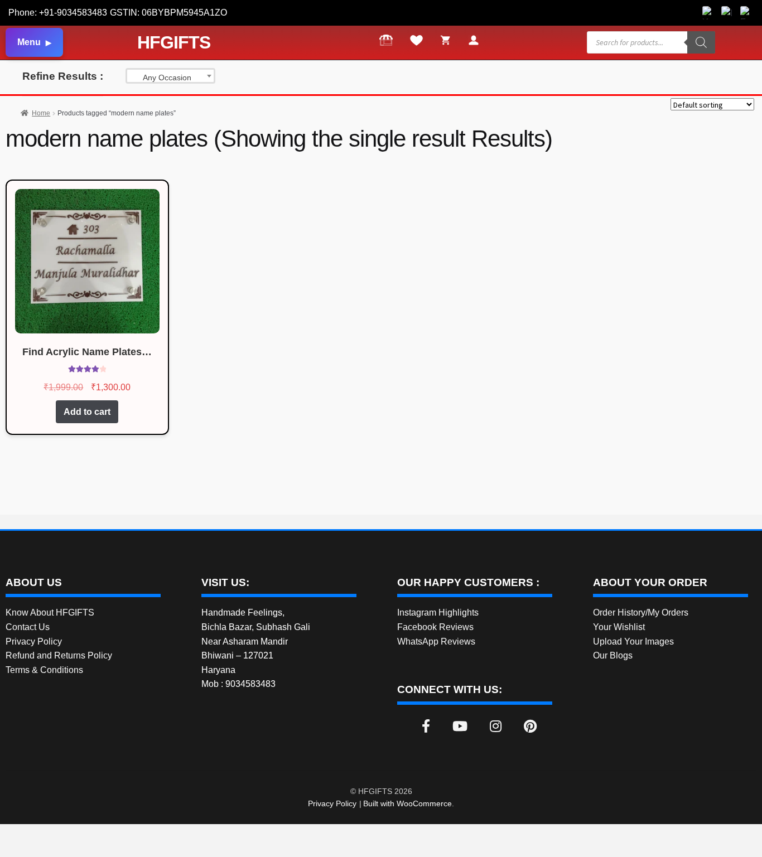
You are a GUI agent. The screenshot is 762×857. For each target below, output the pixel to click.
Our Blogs (613, 655)
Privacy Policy (34, 641)
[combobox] (170, 76)
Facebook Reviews (435, 627)
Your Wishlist (619, 627)
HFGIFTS (173, 42)
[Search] (701, 42)
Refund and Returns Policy (59, 655)
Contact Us (28, 627)
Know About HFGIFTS (50, 612)
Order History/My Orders (640, 612)
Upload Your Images (633, 641)
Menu (29, 42)
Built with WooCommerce (407, 803)
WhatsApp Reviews (436, 641)
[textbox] (170, 77)
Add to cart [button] (87, 412)
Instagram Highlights (438, 612)
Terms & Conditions (44, 670)
